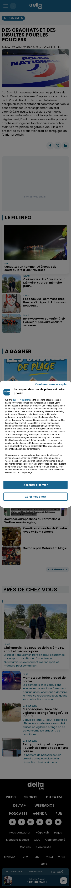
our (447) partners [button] (21, 399)
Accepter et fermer (35, 485)
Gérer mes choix (35, 497)
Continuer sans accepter (51, 384)
